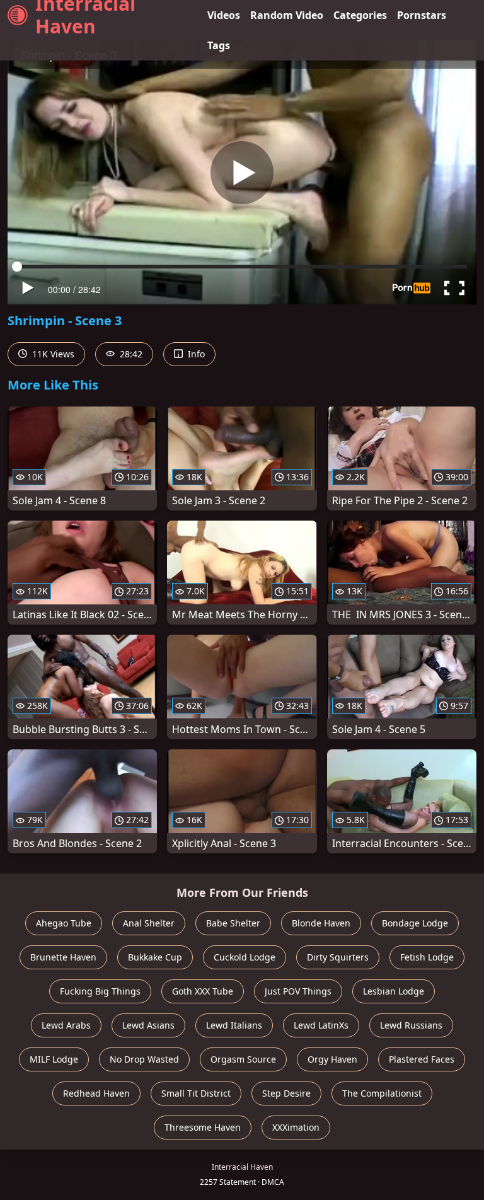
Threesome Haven (202, 1127)
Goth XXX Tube (202, 991)
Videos (223, 15)
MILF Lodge (54, 1059)
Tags (218, 45)
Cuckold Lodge (244, 957)
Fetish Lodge (427, 957)
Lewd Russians (411, 1025)
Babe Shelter (233, 923)
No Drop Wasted (144, 1059)
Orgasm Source (243, 1059)
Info (195, 354)
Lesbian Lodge (393, 991)
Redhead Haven (96, 1093)
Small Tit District (196, 1093)
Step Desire (286, 1093)
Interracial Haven (85, 15)
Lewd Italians (234, 1025)
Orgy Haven (332, 1059)
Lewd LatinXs (321, 1025)
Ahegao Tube (63, 923)
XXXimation (296, 1127)
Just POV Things (298, 991)
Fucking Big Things (100, 991)
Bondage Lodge (415, 923)
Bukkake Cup (155, 957)
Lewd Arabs (66, 1025)
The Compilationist (382, 1093)
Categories (360, 15)
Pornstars (421, 15)
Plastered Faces (421, 1059)
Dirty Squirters (338, 957)
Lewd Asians (148, 1025)
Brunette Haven (63, 957)
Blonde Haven (321, 923)
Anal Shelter (149, 923)
